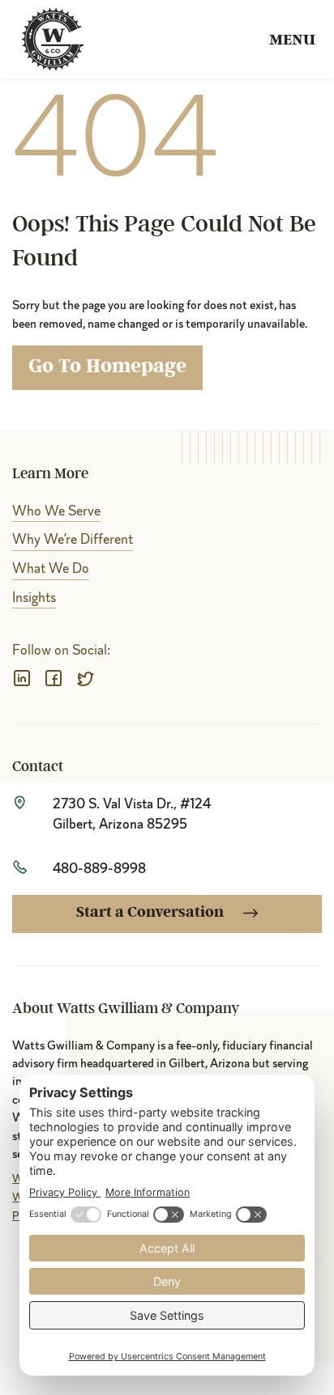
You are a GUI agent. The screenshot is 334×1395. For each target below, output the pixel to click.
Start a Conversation (151, 913)
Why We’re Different (72, 539)
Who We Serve (56, 510)
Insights (34, 597)
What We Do (50, 568)
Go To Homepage (107, 367)
